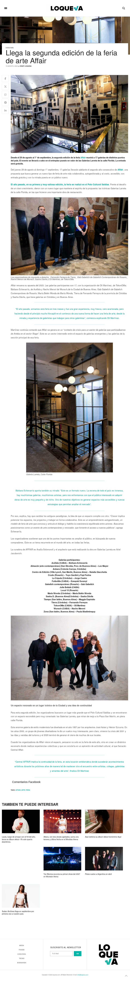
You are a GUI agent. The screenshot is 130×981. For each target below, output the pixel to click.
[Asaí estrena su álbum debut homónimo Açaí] (104, 821)
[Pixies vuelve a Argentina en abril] (104, 858)
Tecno (21, 958)
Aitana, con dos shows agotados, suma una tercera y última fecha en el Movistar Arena (61, 838)
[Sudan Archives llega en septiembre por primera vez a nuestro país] (21, 896)
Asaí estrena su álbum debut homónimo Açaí (103, 836)
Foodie (22, 950)
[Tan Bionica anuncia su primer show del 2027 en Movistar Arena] (62, 858)
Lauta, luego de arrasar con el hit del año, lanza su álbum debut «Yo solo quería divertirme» (19, 839)
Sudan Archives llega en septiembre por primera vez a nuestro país (18, 912)
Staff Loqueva (25, 66)
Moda (21, 945)
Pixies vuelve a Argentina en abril (98, 874)
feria (28, 790)
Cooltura (9, 48)
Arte (23, 790)
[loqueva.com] (65, 8)
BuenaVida (21, 962)
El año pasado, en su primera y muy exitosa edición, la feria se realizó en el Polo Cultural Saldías (60, 184)
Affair (83, 157)
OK (77, 953)
